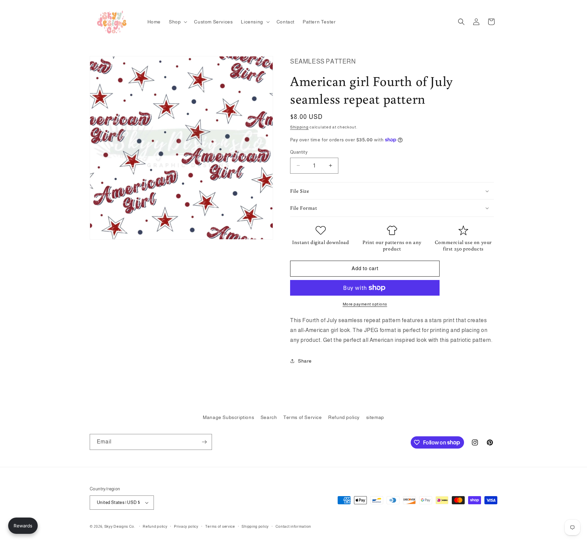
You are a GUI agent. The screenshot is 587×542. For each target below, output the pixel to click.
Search (269, 417)
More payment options (365, 304)
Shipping (299, 127)
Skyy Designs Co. (119, 526)
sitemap (375, 417)
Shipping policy (255, 526)
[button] (177, 22)
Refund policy (344, 417)
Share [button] (305, 361)
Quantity (298, 152)
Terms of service (220, 526)
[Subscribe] (204, 442)
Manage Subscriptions (228, 417)
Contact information (293, 526)
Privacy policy (186, 526)
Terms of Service (302, 417)
